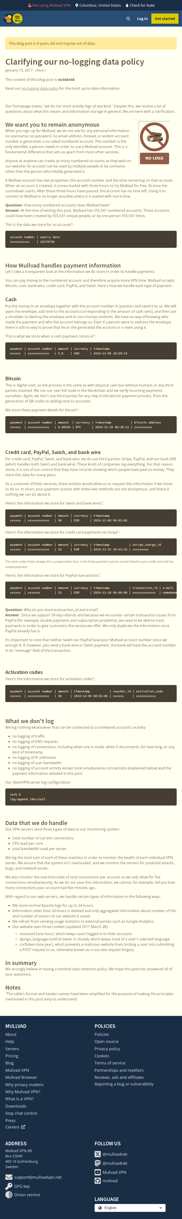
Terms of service (110, 1063)
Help (9, 1041)
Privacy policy (107, 1048)
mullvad (110, 1180)
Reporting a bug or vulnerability (124, 1084)
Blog (9, 1063)
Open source (107, 1041)
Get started (165, 18)
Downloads (15, 1106)
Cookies (102, 1055)
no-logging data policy (40, 88)
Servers (12, 1048)
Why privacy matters (24, 1084)
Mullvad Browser (21, 1077)
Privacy (41, 70)
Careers (12, 1127)
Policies (102, 1034)
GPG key (22, 1186)
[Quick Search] (128, 19)
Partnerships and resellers (119, 1070)
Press (10, 1120)
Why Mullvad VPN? (22, 1091)
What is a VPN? (19, 1098)
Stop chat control (21, 1113)
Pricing (11, 1055)
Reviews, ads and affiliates (119, 1077)
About (10, 1034)
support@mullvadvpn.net (37, 1177)
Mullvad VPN (17, 1070)
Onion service (27, 1194)
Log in (142, 18)
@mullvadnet (115, 1154)
